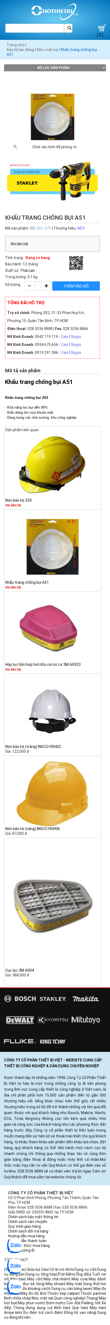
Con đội (73, 1303)
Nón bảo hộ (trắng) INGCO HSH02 (33, 746)
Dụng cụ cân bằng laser (72, 1288)
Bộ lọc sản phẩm (53, 68)
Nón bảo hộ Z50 (18, 500)
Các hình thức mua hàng (29, 1245)
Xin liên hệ (19, 244)
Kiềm (70, 1274)
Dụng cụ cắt (84, 1269)
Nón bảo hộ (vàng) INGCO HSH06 (32, 829)
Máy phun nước (31, 1303)
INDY (81, 228)
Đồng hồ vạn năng (79, 1312)
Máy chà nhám (56, 1279)
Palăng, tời (90, 1303)
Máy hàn (97, 1308)
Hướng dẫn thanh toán (27, 1241)
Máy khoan (55, 1284)
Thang (91, 1298)
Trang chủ (15, 45)
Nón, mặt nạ (47, 50)
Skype (76, 337)
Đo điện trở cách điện (42, 1312)
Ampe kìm (12, 1312)
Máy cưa (79, 1279)
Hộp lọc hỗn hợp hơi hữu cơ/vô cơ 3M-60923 (43, 664)
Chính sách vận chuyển (27, 1222)
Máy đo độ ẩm (32, 1293)
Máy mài (73, 1284)
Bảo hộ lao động (20, 50)
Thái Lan (27, 270)
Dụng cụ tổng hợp (41, 1274)
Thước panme (92, 1293)
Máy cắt (34, 1279)
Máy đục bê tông (29, 1284)
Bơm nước (55, 1303)
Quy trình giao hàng (24, 1226)
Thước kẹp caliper (62, 1293)
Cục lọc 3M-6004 (19, 970)
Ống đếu (83, 1274)
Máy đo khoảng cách (32, 1288)
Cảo (44, 1269)
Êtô (61, 1274)
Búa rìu (34, 1269)
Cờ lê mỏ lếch (61, 1269)
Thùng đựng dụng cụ (32, 1308)
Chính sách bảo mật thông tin (33, 1217)
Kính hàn (62, 1308)
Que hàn (79, 1308)
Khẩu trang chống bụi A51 (27, 582)
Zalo (64, 337)
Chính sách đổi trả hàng (28, 1231)
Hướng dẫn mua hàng (26, 1236)
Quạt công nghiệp (69, 1298)
